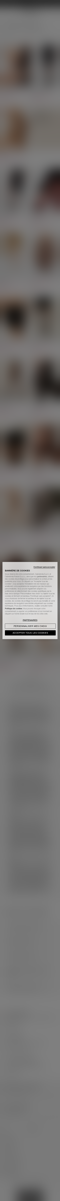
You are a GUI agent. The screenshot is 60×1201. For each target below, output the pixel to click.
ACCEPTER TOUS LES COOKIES (30, 632)
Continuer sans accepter (44, 567)
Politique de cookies (13, 608)
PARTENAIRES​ (30, 620)
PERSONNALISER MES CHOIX (30, 626)
